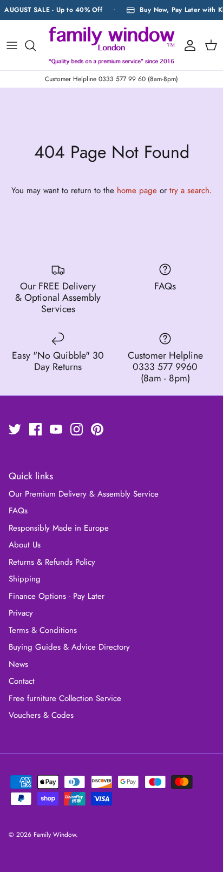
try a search (189, 190)
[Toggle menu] (12, 45)
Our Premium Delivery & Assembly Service (84, 494)
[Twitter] (15, 429)
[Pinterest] (97, 429)
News (18, 664)
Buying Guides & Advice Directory (69, 647)
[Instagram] (76, 429)
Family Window (55, 835)
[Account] (187, 45)
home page (137, 190)
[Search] (36, 45)
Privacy (21, 613)
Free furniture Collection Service (65, 698)
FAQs (18, 511)
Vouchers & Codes (41, 715)
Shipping (25, 579)
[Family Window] (111, 45)
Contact (22, 681)
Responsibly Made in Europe (59, 528)
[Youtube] (56, 429)
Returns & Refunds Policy (52, 562)
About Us (25, 545)
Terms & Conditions (43, 630)
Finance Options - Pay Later (56, 596)
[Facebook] (35, 429)
